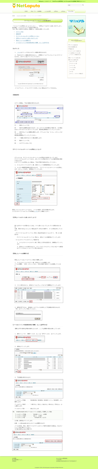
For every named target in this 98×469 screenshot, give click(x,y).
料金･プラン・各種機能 (36, 11)
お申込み (63, 11)
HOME (26, 11)
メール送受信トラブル (73, 53)
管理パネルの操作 (72, 59)
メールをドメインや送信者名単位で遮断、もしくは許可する (32, 42)
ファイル (72, 67)
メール (71, 69)
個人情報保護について (17, 459)
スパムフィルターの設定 (21, 15)
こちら (19, 52)
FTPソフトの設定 (72, 45)
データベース (72, 63)
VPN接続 (70, 49)
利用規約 (14, 461)
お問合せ (56, 11)
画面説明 (18, 34)
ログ (71, 71)
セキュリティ (72, 61)
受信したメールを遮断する (23, 40)
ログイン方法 (19, 31)
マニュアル (70, 11)
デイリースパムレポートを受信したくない (27, 36)
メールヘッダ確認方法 (74, 54)
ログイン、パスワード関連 (75, 73)
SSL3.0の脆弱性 (71, 47)
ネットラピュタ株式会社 (61, 458)
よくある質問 (48, 11)
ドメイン (72, 65)
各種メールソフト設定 (73, 57)
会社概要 (14, 458)
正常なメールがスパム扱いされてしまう (27, 38)
